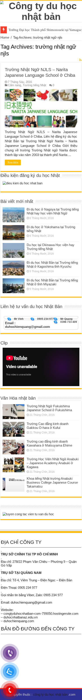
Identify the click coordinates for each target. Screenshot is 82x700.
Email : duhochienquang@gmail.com (27, 325)
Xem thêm (12, 162)
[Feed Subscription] (80, 60)
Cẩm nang (14, 85)
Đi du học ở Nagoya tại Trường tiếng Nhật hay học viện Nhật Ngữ (53, 211)
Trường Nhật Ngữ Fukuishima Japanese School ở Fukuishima (49, 408)
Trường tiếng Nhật (34, 85)
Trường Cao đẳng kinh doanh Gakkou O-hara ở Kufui (47, 426)
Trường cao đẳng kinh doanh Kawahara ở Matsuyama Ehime (49, 443)
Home (4, 37)
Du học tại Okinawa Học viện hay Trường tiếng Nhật (50, 247)
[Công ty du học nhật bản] (41, 10)
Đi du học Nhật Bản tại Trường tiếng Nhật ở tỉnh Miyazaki (52, 282)
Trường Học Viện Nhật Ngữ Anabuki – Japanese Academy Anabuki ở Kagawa (53, 463)
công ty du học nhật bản (50, 694)
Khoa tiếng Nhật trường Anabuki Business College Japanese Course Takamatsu (52, 482)
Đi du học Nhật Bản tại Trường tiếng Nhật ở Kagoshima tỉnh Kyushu (52, 264)
